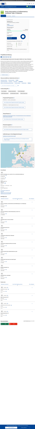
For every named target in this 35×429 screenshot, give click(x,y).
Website (5, 191)
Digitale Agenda (9, 43)
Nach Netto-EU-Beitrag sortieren (17, 198)
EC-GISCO (19, 167)
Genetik (17, 80)
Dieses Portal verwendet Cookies (12, 425)
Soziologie (10, 81)
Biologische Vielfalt (9, 46)
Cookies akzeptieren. (11, 427)
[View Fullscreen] (33, 161)
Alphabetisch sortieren (4, 198)
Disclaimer (33, 167)
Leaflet (7, 167)
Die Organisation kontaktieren (8, 190)
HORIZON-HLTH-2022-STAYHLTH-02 (9, 136)
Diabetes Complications (12, 91)
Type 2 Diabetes (3, 91)
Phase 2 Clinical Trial (24, 93)
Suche (31, 4)
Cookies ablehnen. (24, 427)
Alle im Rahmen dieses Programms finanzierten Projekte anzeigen (14, 102)
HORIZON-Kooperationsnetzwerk (9, 193)
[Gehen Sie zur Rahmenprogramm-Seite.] (2, 12)
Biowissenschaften (11, 80)
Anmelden (27, 4)
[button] (29, 4)
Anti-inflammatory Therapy (14, 93)
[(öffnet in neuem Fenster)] (4, 3)
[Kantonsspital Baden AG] (20, 156)
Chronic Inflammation (21, 91)
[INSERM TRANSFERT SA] (17, 155)
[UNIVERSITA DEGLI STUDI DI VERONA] (21, 157)
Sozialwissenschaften (4, 81)
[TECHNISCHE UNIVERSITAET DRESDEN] (23, 153)
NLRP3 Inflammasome (4, 93)
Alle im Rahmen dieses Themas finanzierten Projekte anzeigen (13, 119)
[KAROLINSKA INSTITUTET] (25, 146)
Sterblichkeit (21, 81)
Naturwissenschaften (4, 80)
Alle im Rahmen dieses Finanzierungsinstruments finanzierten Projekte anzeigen (16, 129)
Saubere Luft (20, 43)
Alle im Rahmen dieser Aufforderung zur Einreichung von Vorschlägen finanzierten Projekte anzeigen (16, 139)
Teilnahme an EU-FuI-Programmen (9, 192)
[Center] (33, 164)
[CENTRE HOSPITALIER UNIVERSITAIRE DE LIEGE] (19, 153)
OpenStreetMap (12, 167)
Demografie (15, 81)
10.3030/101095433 (10, 25)
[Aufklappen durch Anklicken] (32, 202)
